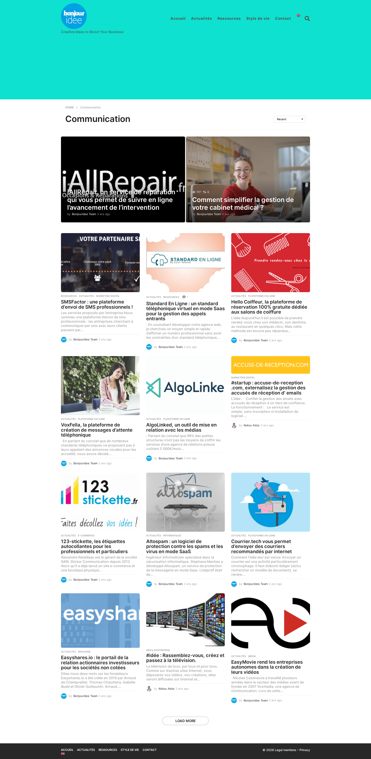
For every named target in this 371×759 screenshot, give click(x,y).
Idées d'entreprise (158, 650)
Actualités (201, 18)
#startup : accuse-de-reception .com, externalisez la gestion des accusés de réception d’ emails (268, 388)
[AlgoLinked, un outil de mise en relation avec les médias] (185, 385)
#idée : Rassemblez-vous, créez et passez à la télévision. (185, 658)
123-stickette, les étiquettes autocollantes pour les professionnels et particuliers (94, 546)
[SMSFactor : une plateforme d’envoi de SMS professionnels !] (100, 262)
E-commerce (86, 535)
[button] (307, 18)
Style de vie (258, 18)
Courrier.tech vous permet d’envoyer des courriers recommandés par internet (261, 546)
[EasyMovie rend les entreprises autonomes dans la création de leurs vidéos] (270, 622)
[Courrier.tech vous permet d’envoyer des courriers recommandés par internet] (270, 502)
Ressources (229, 18)
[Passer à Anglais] (298, 15)
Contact (283, 18)
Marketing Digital (108, 296)
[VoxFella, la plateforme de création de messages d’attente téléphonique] (100, 385)
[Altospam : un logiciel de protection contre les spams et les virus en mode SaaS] (185, 502)
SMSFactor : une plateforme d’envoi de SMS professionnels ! (97, 304)
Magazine (84, 651)
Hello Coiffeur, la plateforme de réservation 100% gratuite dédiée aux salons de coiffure (269, 307)
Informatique (172, 535)
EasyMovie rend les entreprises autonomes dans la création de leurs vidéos (267, 667)
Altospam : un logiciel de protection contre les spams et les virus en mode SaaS (184, 546)
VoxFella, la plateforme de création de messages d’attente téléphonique (96, 430)
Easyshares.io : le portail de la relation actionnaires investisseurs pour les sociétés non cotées (100, 662)
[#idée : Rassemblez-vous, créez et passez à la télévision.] (185, 619)
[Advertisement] (185, 69)
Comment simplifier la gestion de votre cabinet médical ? (243, 203)
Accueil (178, 18)
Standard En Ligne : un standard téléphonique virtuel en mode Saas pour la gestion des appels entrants (185, 311)
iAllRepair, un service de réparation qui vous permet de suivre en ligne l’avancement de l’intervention (121, 199)
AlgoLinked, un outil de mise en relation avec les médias (181, 427)
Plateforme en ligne (261, 296)
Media (252, 656)
